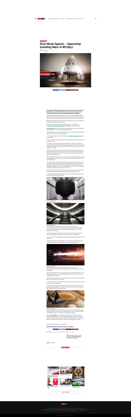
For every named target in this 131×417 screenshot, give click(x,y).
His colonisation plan (51, 128)
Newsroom (53, 342)
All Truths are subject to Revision (59, 408)
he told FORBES (53, 315)
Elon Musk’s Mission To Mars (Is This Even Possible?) (60, 326)
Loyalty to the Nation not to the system (76, 408)
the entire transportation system (75, 136)
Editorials (62, 18)
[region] (65, 8)
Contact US (49, 408)
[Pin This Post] (69, 90)
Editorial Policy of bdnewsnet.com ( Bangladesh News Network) (55, 409)
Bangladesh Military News (71, 18)
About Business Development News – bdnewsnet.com (79, 409)
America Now (80, 18)
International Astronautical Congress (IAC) (56, 125)
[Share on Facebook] (56, 90)
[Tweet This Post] (62, 90)
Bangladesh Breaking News (53, 18)
